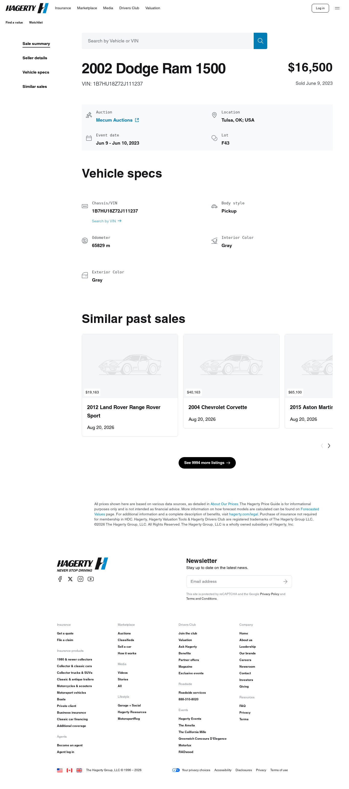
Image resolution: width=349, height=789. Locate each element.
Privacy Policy (269, 594)
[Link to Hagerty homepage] (82, 565)
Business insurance (71, 712)
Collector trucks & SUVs (74, 672)
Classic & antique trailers (75, 679)
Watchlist (36, 22)
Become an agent (70, 745)
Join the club (188, 633)
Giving (244, 686)
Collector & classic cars (74, 666)
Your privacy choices (196, 770)
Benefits (185, 653)
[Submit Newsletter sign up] (285, 581)
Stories (123, 679)
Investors (246, 679)
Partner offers (189, 660)
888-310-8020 (189, 699)
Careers (245, 660)
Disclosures (244, 770)
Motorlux (185, 745)
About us (245, 640)
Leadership (247, 646)
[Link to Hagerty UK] (79, 770)
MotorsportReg (129, 718)
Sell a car (124, 646)
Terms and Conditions (201, 598)
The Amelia (187, 725)
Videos (123, 672)
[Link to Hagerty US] (60, 770)
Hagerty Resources (132, 712)
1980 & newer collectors (74, 659)
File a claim (65, 640)
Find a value (14, 22)
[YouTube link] (91, 579)
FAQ (242, 705)
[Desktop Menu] (337, 8)
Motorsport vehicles (71, 692)
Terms (244, 719)
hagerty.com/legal (243, 514)
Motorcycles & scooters (74, 686)
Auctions (124, 633)
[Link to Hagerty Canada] (69, 770)
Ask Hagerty (188, 646)
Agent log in (65, 751)
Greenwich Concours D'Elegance (203, 738)
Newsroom (247, 666)
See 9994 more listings (204, 462)
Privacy (245, 712)
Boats (61, 699)
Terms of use (279, 770)
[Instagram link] (80, 579)
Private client (66, 705)
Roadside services (192, 692)
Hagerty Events (190, 718)
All (120, 686)
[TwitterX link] (70, 579)
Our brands (247, 653)
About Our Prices (224, 504)
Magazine (185, 666)
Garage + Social (129, 705)
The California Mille (192, 732)
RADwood (186, 751)
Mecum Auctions (114, 120)
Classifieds (126, 640)
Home (243, 633)
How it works (127, 653)
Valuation (185, 640)
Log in (320, 8)
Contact (245, 673)
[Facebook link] (60, 579)
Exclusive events (191, 673)
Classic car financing (72, 719)
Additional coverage (71, 725)
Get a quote (65, 633)
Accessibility (222, 770)
